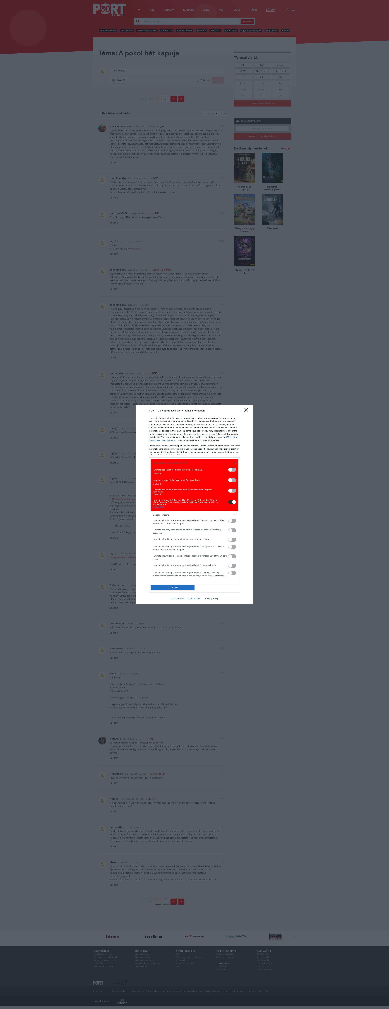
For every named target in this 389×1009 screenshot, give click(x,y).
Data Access (194, 598)
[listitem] (194, 463)
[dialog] (194, 504)
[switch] (232, 470)
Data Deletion (177, 598)
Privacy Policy (211, 598)
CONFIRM (172, 587)
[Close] (247, 411)
